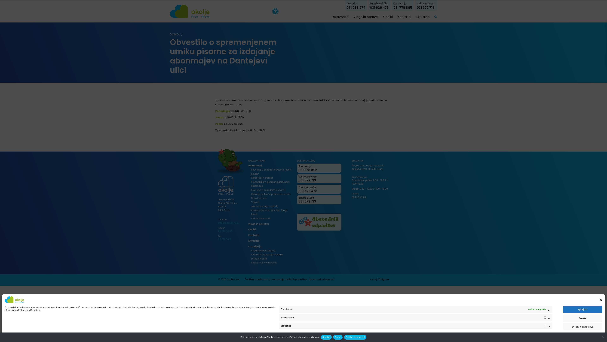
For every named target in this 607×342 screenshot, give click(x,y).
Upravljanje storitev (590, 336)
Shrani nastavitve (582, 327)
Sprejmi (582, 309)
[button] (600, 299)
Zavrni (582, 318)
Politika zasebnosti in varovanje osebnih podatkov (29, 336)
